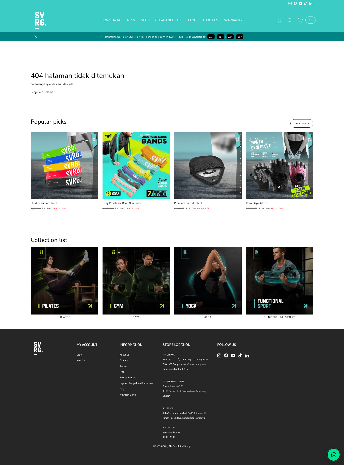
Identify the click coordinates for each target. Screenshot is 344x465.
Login (79, 354)
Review (123, 366)
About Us (124, 354)
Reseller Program (128, 377)
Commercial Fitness (118, 20)
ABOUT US (210, 20)
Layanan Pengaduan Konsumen (136, 383)
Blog (122, 389)
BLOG (192, 20)
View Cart (81, 360)
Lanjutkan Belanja (42, 92)
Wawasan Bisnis (128, 394)
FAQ (122, 372)
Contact (124, 360)
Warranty (233, 20)
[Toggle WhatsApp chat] (333, 454)
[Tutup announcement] (36, 37)
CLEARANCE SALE (168, 20)
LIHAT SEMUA (302, 123)
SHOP (145, 20)
